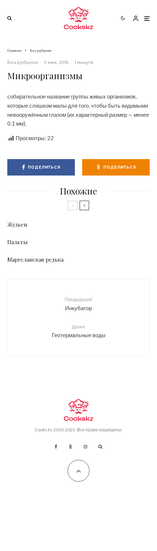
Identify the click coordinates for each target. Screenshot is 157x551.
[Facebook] (56, 446)
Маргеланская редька (35, 259)
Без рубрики (22, 62)
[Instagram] (85, 446)
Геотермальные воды (79, 331)
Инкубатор (78, 304)
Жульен (17, 224)
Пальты (17, 242)
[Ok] (70, 446)
